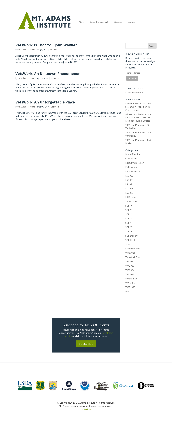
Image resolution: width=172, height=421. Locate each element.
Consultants (131, 158)
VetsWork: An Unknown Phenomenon (47, 73)
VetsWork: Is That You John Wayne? (46, 45)
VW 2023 (129, 265)
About (81, 22)
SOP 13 (128, 218)
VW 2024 (129, 270)
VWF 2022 (130, 282)
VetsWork (54, 49)
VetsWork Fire (132, 257)
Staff (127, 244)
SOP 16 (128, 231)
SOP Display (131, 235)
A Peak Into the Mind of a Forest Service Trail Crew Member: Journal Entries (138, 117)
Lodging (131, 22)
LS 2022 (129, 175)
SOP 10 (128, 205)
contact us (86, 409)
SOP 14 (128, 222)
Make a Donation (134, 92)
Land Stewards (132, 171)
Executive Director (134, 162)
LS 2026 (129, 192)
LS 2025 (129, 188)
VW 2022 (129, 261)
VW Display (131, 278)
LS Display (130, 197)
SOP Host (130, 240)
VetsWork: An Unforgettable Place (45, 102)
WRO (127, 291)
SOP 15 (128, 227)
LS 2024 (129, 184)
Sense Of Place (132, 201)
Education (118, 22)
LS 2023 (129, 180)
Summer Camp (132, 248)
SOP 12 (128, 214)
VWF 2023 (130, 287)
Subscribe (86, 344)
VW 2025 (129, 274)
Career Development (99, 22)
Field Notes (131, 167)
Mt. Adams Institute (26, 49)
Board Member (133, 154)
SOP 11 (128, 210)
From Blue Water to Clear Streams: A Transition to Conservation (138, 107)
